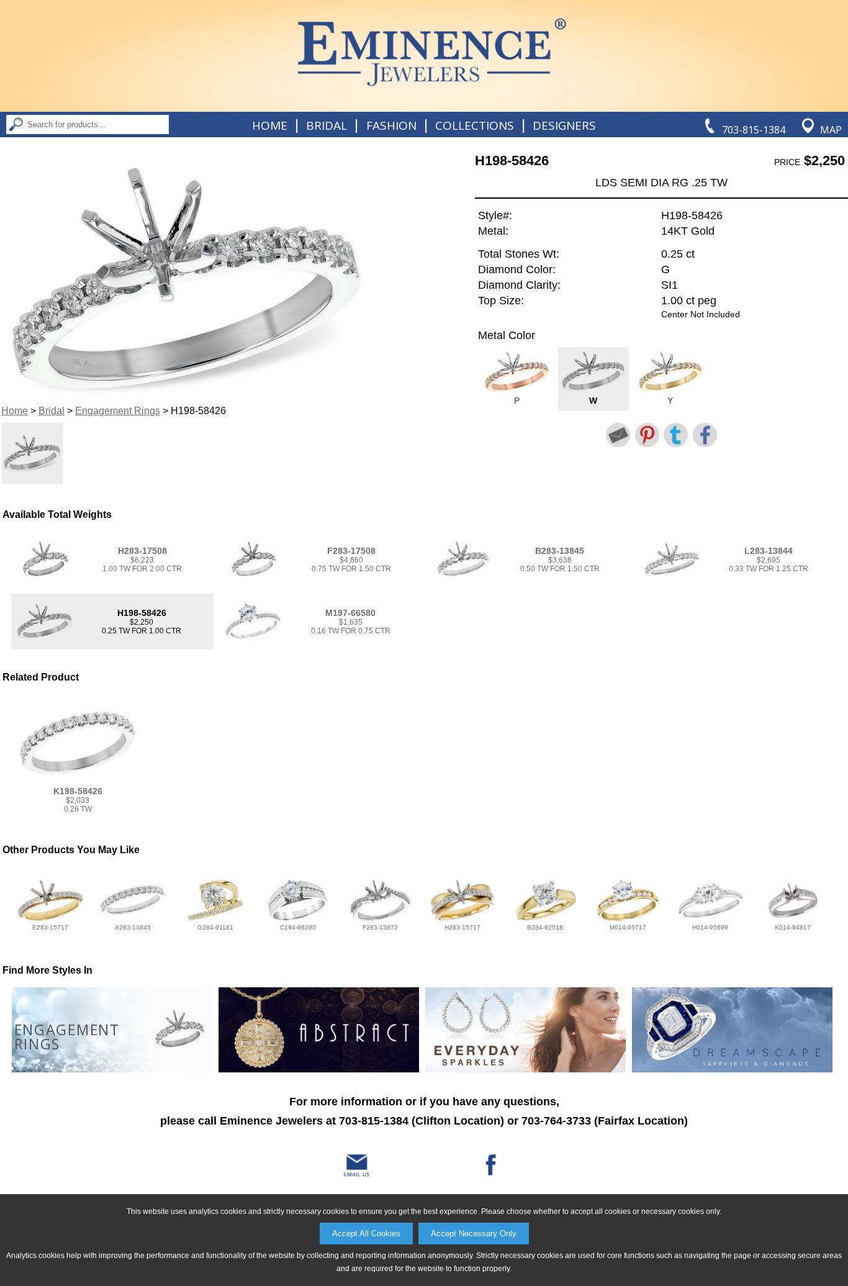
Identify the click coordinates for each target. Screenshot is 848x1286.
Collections (474, 125)
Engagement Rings (117, 410)
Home (269, 125)
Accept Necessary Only (473, 1233)
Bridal (326, 125)
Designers (564, 125)
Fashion (391, 125)
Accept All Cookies (366, 1233)
